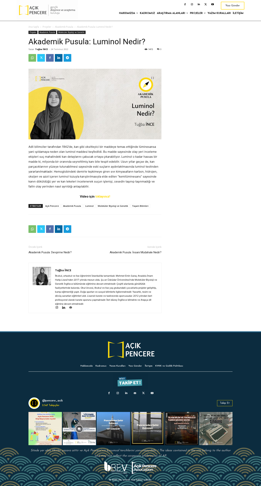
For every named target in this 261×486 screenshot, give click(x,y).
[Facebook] (184, 4)
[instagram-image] (45, 428)
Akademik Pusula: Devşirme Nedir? (50, 252)
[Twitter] (205, 4)
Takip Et (225, 403)
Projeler (47, 26)
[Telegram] (67, 58)
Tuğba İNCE (41, 49)
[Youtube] (212, 4)
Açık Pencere (52, 205)
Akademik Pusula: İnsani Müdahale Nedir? (135, 252)
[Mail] (72, 307)
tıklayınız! (102, 196)
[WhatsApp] (32, 58)
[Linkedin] (198, 4)
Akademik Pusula (64, 26)
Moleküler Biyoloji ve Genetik (71, 32)
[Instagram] (191, 4)
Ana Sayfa (33, 26)
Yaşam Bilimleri (140, 205)
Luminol (89, 205)
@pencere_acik (52, 400)
